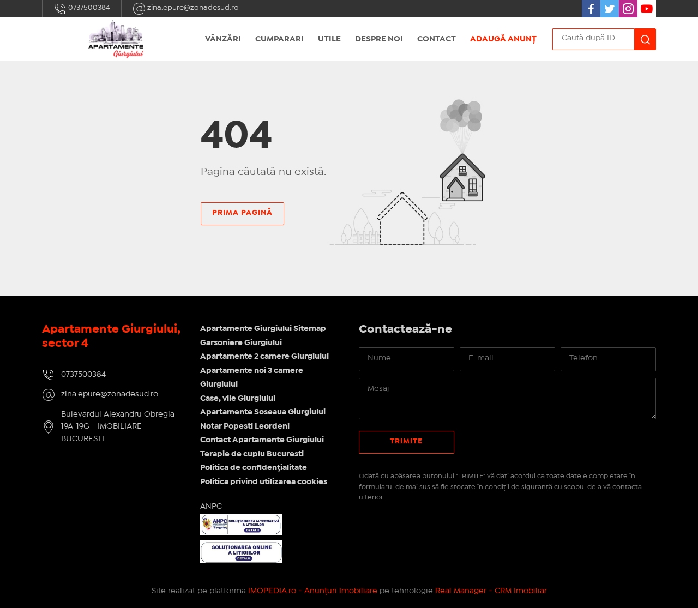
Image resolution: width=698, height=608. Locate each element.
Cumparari (279, 39)
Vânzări (223, 39)
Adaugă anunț (503, 39)
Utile (329, 39)
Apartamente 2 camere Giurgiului (264, 356)
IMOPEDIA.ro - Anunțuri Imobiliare (312, 591)
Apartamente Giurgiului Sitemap (263, 329)
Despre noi (379, 39)
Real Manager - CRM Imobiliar (491, 591)
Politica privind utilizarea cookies (263, 482)
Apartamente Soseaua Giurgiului (263, 412)
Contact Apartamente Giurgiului (262, 440)
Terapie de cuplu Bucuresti (252, 454)
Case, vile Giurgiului (237, 398)
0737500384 (88, 7)
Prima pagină (242, 212)
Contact (436, 39)
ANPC (211, 506)
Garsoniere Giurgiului (241, 343)
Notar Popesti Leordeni (245, 426)
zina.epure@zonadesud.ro (192, 7)
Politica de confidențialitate (253, 468)
